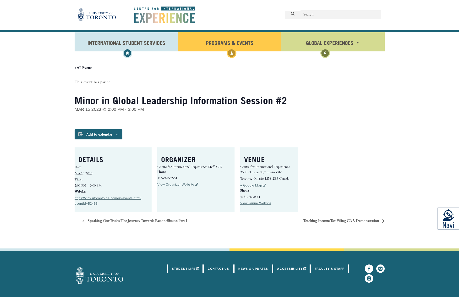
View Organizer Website (177, 184)
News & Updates (253, 268)
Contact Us (218, 268)
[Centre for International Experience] (99, 275)
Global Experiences (329, 42)
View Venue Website (255, 203)
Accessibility (293, 268)
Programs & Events (229, 42)
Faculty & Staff (329, 268)
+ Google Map (266, 185)
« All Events (83, 68)
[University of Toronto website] (97, 15)
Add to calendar (99, 134)
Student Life (187, 268)
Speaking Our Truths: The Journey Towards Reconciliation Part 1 (137, 221)
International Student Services (126, 42)
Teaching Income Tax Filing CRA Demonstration (341, 221)
